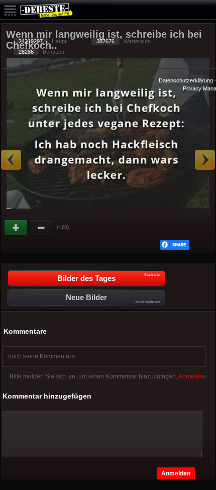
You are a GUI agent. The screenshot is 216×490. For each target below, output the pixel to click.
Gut (16, 228)
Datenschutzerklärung (186, 80)
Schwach (41, 228)
